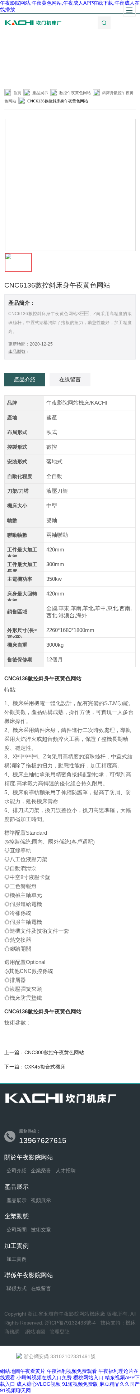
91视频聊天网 (15, 1390)
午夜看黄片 (32, 1371)
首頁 (17, 93)
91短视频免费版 (80, 1384)
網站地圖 (35, 1332)
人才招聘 (66, 1170)
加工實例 (16, 1259)
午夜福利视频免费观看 (72, 1371)
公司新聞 (16, 1230)
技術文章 (41, 1230)
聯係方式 (16, 1288)
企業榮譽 (41, 1170)
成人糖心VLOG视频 (39, 1384)
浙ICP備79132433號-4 (70, 1323)
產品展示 (40, 93)
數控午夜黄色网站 (75, 93)
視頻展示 (41, 1200)
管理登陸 (60, 1332)
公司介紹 (16, 1170)
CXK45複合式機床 (44, 1067)
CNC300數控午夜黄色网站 (54, 1052)
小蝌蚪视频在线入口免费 (44, 1377)
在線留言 (41, 1288)
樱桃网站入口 (88, 1377)
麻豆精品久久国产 (119, 1384)
